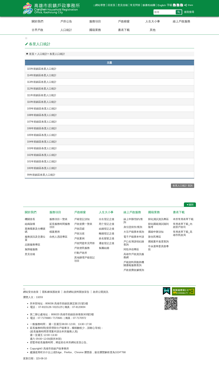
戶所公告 (66, 21)
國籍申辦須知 (156, 231)
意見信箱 (123, 5)
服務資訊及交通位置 (35, 238)
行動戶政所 (80, 252)
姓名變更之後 (106, 238)
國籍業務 (95, 30)
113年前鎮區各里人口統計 (41, 81)
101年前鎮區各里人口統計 (42, 161)
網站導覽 (100, 5)
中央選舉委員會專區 (158, 248)
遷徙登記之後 (106, 243)
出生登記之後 (106, 219)
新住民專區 (154, 236)
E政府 (166, 291)
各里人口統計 (57, 53)
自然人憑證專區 (58, 236)
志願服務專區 (32, 244)
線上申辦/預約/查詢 (133, 221)
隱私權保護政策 (51, 291)
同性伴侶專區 (131, 249)
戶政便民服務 (82, 247)
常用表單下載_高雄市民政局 (182, 233)
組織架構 (30, 223)
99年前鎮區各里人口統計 (41, 174)
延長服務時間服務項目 (59, 225)
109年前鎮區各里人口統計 (42, 108)
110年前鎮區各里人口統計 (41, 101)
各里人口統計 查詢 (182, 185)
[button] (179, 12)
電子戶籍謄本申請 (134, 236)
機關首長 (30, 219)
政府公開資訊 (100, 291)
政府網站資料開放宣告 (76, 291)
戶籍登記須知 (82, 219)
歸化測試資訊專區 (158, 219)
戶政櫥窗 (124, 21)
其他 (153, 30)
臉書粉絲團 (149, 5)
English (162, 5)
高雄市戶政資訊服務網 (134, 256)
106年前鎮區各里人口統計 (42, 128)
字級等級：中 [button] (178, 5)
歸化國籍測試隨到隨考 (158, 225)
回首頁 (111, 5)
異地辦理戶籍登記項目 (84, 259)
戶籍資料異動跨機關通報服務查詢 (134, 264)
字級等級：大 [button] (181, 5)
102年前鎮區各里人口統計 (42, 154)
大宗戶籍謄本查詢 (134, 231)
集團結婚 (104, 247)
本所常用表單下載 (183, 219)
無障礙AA (183, 291)
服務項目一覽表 (58, 219)
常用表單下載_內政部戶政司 (182, 225)
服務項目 (95, 21)
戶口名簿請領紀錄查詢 (134, 243)
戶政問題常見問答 (84, 243)
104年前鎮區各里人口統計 (42, 141)
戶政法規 (79, 233)
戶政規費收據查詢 (134, 270)
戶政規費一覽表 (83, 223)
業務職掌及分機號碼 (35, 230)
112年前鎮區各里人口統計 (41, 88)
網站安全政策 (30, 291)
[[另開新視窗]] (188, 5)
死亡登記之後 (106, 223)
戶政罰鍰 (79, 228)
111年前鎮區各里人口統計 (41, 95)
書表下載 (124, 30)
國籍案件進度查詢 (158, 241)
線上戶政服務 (181, 21)
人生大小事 (152, 21)
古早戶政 (37, 30)
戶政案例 (79, 238)
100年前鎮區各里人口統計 (42, 168)
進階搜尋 (189, 11)
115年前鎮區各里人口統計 (41, 68)
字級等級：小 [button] (174, 5)
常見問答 (135, 5)
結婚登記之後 (106, 228)
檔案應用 (54, 231)
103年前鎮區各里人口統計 (42, 148)
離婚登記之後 (106, 233)
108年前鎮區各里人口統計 (42, 115)
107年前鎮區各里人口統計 (42, 121)
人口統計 (66, 30)
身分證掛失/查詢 (133, 226)
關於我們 (37, 21)
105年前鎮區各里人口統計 (42, 134)
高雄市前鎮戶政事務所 (52, 8)
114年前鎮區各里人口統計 (41, 75)
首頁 (31, 53)
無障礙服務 (31, 249)
